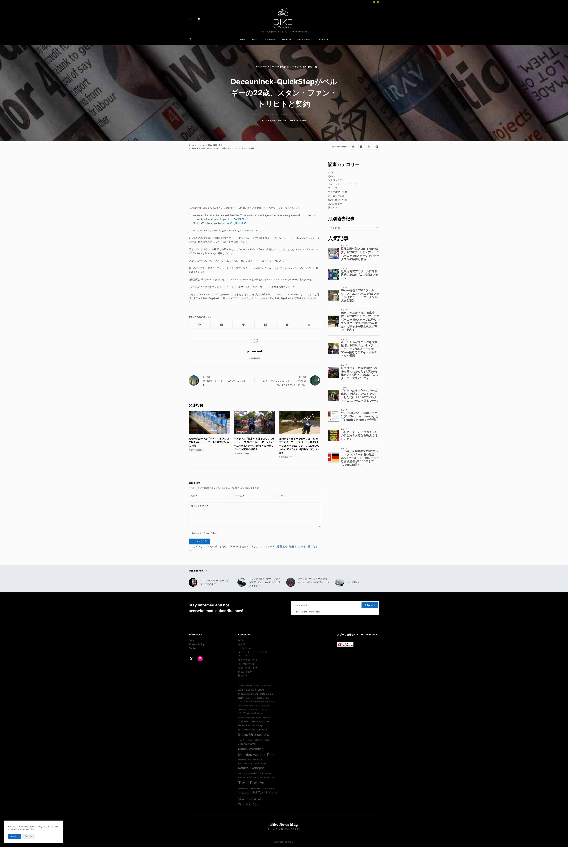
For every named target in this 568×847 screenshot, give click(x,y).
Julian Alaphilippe (261, 740)
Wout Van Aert (248, 804)
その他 (331, 176)
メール (240, 495)
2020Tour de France (263, 685)
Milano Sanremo (245, 760)
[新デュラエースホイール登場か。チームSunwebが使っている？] (290, 582)
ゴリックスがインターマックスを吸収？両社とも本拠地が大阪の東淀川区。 (264, 582)
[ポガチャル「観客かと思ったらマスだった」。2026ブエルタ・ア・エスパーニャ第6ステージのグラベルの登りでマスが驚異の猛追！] (254, 422)
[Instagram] (378, 2)
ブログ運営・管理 (337, 191)
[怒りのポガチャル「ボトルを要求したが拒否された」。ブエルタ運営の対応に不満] (209, 422)
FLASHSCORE (369, 634)
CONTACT (323, 39)
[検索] (190, 39)
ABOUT (255, 39)
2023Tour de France (249, 701)
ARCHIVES (286, 39)
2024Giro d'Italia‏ (267, 702)
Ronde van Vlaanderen (247, 774)
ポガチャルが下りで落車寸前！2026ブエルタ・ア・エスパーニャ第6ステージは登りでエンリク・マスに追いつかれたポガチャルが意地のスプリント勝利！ (299, 445)
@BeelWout (207, 223)
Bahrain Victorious (263, 718)
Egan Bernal (262, 730)
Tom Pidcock (268, 788)
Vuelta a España (254, 799)
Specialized (263, 777)
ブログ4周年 (353, 582)
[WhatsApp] (287, 324)
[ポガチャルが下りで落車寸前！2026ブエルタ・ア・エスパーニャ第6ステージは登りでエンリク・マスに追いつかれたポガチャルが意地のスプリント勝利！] (299, 422)
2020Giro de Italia (245, 686)
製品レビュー (335, 203)
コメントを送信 (199, 541)
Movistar (258, 759)
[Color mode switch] (198, 18)
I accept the (204, 533)
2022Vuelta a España (247, 698)
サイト (284, 495)
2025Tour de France (248, 709)
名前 (194, 495)
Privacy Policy (210, 533)
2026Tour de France (250, 713)
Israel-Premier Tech (245, 740)
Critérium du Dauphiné (260, 722)
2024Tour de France (246, 706)
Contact (193, 648)
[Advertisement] (254, 181)
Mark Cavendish (250, 749)
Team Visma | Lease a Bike (249, 788)
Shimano (264, 773)
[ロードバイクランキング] (345, 644)
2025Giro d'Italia (262, 706)
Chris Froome (244, 722)
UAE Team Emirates (264, 792)
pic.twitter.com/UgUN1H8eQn (230, 223)
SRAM (274, 778)
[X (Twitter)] (374, 2)
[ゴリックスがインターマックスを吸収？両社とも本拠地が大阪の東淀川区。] (241, 582)
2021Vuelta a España (248, 694)
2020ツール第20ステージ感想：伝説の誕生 (214, 582)
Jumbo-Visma (247, 743)
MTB (330, 172)
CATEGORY (270, 39)
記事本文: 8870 (254, 358)
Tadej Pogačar (252, 782)
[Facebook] (353, 146)
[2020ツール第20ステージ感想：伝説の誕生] (193, 582)
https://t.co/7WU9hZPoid (234, 219)
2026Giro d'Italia (265, 710)
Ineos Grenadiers (253, 734)
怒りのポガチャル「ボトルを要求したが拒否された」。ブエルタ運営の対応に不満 (209, 442)
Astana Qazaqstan (246, 718)
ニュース (298, 67)
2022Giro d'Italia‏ (266, 694)
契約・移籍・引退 (310, 67)
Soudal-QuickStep (247, 777)
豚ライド (332, 207)
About (192, 640)
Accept (14, 836)
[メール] (309, 324)
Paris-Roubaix (246, 763)
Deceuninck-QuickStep (250, 725)
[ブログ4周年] (339, 582)
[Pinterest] (369, 146)
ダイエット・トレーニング (342, 184)
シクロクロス (335, 180)
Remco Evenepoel (252, 768)
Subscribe (369, 605)
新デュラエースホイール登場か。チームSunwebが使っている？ (313, 582)
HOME (242, 39)
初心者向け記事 (336, 195)
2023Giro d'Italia (263, 698)
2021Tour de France (251, 689)
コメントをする (199, 506)
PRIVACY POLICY (305, 39)
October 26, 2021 (254, 230)
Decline (28, 836)
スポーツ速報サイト (348, 634)
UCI (242, 798)
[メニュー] (190, 18)
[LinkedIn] (377, 146)
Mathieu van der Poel (256, 754)
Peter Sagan (260, 763)
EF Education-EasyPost (247, 730)
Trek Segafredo (244, 793)
